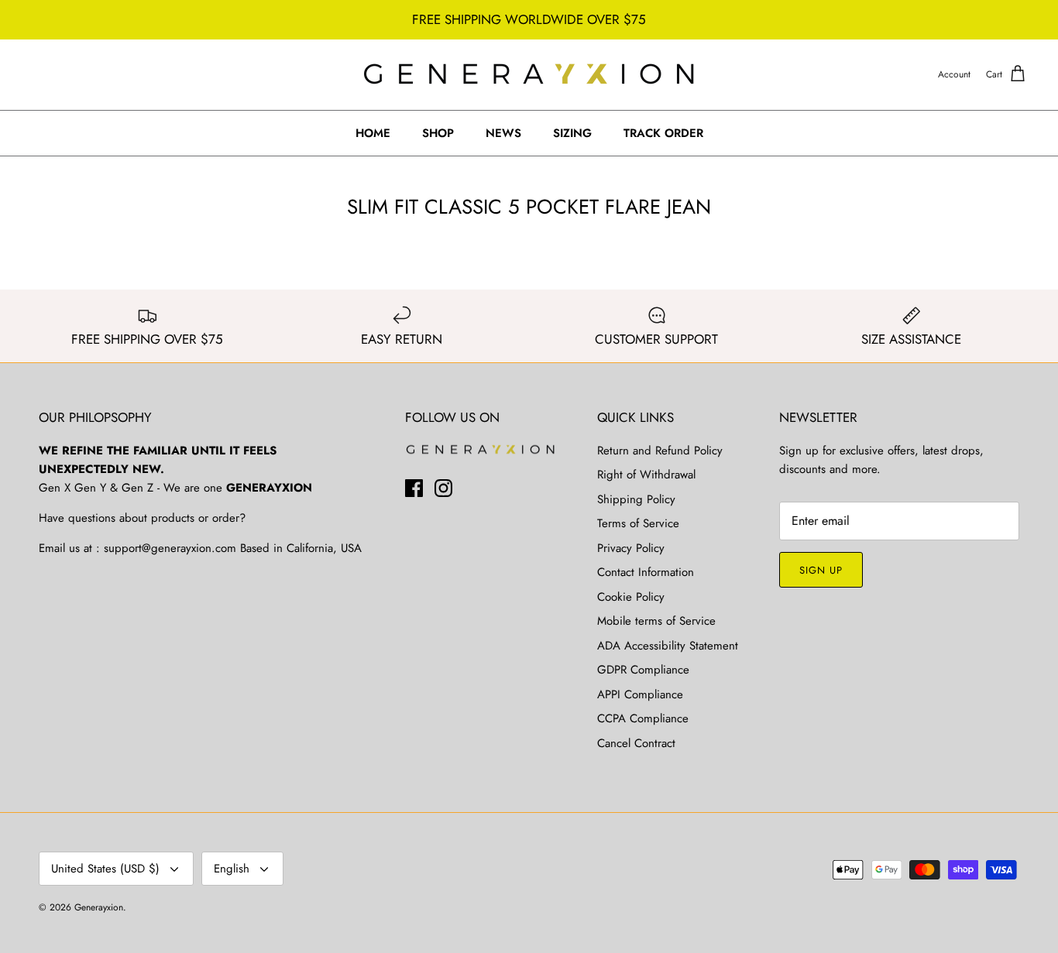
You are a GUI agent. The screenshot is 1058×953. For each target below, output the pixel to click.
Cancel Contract (636, 743)
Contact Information (645, 572)
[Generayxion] (529, 74)
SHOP (438, 133)
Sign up (821, 570)
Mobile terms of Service (656, 620)
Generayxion (98, 907)
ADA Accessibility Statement (667, 645)
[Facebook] (414, 488)
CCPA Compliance (643, 718)
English (231, 868)
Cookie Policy (631, 596)
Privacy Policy (631, 548)
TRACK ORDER (663, 133)
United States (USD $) (105, 868)
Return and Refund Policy (660, 450)
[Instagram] (443, 488)
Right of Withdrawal (646, 474)
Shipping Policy (636, 499)
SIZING (572, 133)
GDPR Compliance (643, 669)
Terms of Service (638, 523)
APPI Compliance (640, 694)
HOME (373, 133)
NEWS (503, 133)
